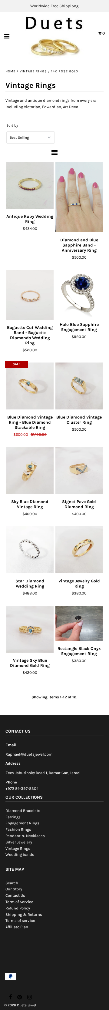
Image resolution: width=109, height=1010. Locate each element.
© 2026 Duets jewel (20, 1005)
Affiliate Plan (16, 927)
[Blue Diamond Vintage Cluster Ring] (78, 386)
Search (11, 883)
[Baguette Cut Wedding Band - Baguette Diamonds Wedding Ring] (29, 295)
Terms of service (20, 920)
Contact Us (15, 895)
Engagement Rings (22, 823)
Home (10, 71)
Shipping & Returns (23, 914)
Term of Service (19, 901)
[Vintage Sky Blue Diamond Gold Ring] (29, 629)
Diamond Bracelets (22, 810)
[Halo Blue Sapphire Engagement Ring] (78, 293)
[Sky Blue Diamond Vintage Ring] (29, 470)
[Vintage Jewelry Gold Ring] (78, 549)
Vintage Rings (33, 71)
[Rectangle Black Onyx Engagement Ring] (78, 623)
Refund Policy (17, 908)
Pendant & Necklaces (25, 835)
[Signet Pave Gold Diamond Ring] (78, 470)
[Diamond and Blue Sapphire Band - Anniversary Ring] (78, 197)
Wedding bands (19, 854)
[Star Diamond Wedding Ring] (29, 549)
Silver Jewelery (18, 842)
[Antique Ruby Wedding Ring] (29, 185)
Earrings (13, 817)
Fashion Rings (18, 829)
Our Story (13, 889)
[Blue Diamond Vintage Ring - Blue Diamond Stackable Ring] (29, 386)
